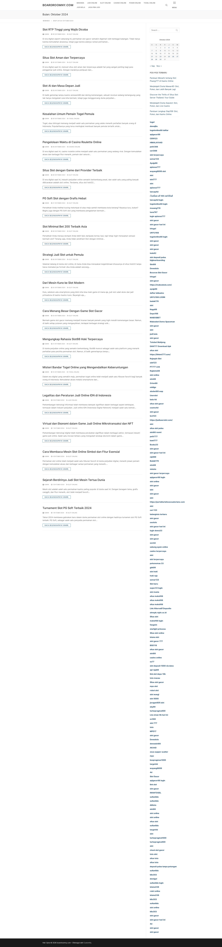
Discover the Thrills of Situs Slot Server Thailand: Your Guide (164, 96)
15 (156, 53)
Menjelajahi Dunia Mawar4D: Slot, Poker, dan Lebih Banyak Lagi (164, 87)
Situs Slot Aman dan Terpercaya (64, 57)
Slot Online (73, 34)
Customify (87, 943)
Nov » (159, 66)
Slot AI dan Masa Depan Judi (61, 85)
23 (160, 56)
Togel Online (74, 118)
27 (177, 56)
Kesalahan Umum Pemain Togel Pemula (68, 114)
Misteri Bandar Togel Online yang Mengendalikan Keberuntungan (85, 367)
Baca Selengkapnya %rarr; (57, 47)
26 (173, 56)
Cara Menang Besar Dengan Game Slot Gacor (72, 311)
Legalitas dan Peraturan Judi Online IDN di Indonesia (77, 395)
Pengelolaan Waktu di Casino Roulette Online (72, 142)
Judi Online (72, 400)
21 (152, 56)
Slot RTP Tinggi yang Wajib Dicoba (65, 29)
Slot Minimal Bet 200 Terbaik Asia (65, 226)
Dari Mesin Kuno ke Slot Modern (63, 282)
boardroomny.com (58, 5)
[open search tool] (166, 5)
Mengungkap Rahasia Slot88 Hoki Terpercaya (73, 339)
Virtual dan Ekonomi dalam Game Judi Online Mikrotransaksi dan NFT (88, 423)
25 (169, 56)
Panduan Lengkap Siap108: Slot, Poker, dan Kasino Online (164, 112)
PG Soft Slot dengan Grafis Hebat (64, 198)
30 (160, 59)
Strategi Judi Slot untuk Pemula (63, 254)
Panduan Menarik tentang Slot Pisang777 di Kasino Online (163, 79)
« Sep (152, 66)
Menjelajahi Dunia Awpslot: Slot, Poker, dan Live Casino (164, 104)
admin (46, 34)
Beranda (46, 21)
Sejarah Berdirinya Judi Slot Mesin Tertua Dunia (74, 480)
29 (156, 59)
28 (152, 59)
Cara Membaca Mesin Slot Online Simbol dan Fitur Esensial (81, 451)
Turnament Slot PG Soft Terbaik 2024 (67, 508)
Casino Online (74, 147)
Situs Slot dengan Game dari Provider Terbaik (72, 170)
